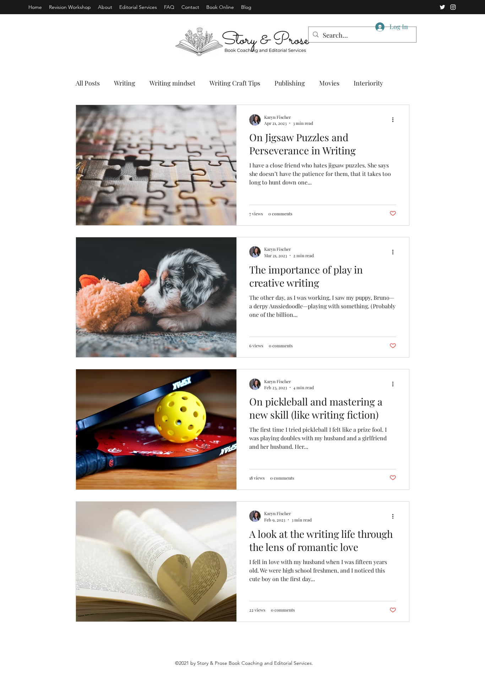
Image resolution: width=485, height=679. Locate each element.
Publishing (289, 83)
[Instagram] (453, 7)
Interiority (368, 83)
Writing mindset (172, 83)
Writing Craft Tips (234, 83)
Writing (124, 83)
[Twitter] (442, 7)
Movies (329, 83)
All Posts (88, 83)
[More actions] (395, 120)
